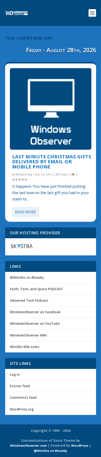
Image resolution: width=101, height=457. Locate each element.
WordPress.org (22, 409)
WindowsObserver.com (28, 445)
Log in (15, 374)
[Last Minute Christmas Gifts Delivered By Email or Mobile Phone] (50, 109)
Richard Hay (24, 174)
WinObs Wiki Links (24, 346)
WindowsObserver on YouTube (35, 323)
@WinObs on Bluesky (27, 277)
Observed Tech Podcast (29, 300)
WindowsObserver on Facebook (35, 312)
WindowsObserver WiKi (28, 335)
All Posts (61, 174)
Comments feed (23, 397)
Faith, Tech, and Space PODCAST (36, 289)
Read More (25, 212)
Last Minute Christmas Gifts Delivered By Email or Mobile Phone (51, 161)
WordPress (79, 445)
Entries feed (20, 386)
